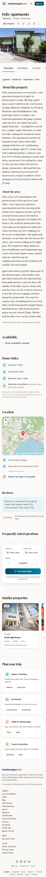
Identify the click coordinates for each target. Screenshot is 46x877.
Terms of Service (9, 846)
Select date (14, 552)
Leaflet (18, 454)
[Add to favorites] (39, 23)
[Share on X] (23, 23)
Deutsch (31, 872)
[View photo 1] (23, 45)
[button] (23, 433)
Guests (7, 558)
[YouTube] (29, 861)
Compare (10, 23)
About (4, 809)
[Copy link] (34, 23)
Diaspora (6, 812)
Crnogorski (15, 872)
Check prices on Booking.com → (15, 645)
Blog (4, 800)
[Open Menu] (4, 4)
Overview (8, 68)
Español (20, 874)
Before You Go (8, 831)
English (6, 872)
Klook (21, 755)
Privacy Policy (8, 849)
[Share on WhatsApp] (29, 23)
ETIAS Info (6, 828)
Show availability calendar (17, 343)
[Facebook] (17, 861)
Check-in (8, 549)
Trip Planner (7, 803)
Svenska (34, 874)
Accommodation (9, 794)
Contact (5, 822)
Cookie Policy (7, 853)
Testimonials (7, 815)
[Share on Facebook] (18, 23)
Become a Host (8, 839)
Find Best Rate (25, 571)
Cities (4, 797)
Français (39, 872)
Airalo (18, 732)
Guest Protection (9, 818)
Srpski (23, 872)
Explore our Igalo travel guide (21, 476)
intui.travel (21, 687)
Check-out (27, 549)
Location (36, 68)
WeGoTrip (10, 755)
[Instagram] (21, 861)
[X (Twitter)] (25, 861)
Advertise (6, 825)
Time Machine (8, 806)
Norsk (27, 874)
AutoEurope (26, 710)
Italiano (12, 874)
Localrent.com (12, 710)
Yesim (9, 732)
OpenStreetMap (29, 454)
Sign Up (39, 3)
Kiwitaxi (9, 687)
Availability (23, 68)
